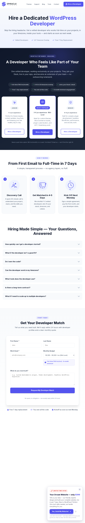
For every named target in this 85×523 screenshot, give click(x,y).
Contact (56, 4)
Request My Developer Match (42, 390)
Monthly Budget (49, 351)
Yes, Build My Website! (60, 511)
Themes (29, 4)
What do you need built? (19, 371)
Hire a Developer (74, 4)
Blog (43, 4)
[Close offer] (79, 489)
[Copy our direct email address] (75, 511)
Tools (49, 4)
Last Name (47, 341)
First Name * (14, 341)
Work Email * (14, 351)
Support (36, 4)
